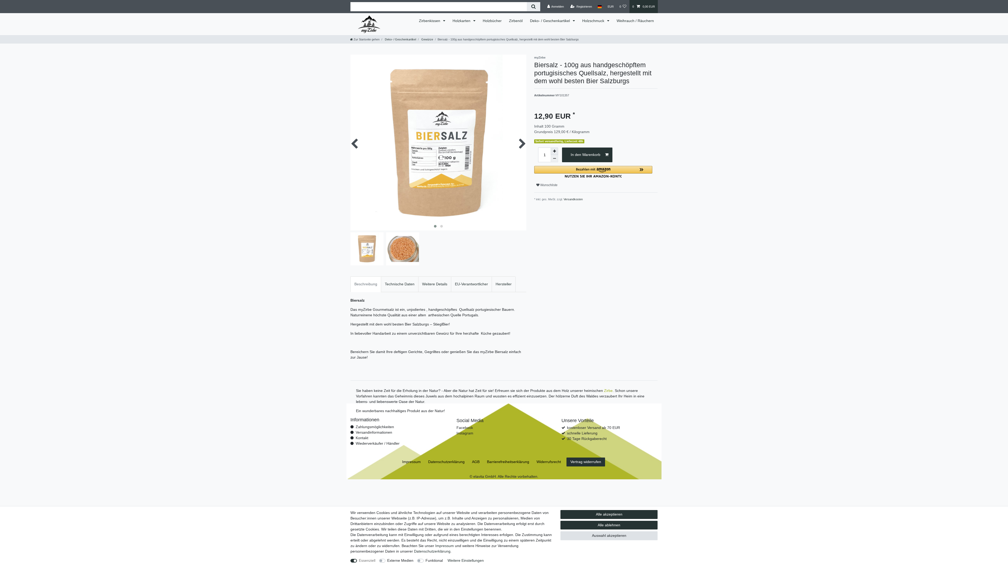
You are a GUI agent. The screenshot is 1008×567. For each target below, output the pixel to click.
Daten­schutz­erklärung (432, 551)
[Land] (600, 6)
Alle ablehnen (609, 525)
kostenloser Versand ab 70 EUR (593, 428)
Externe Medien (400, 560)
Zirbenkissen (430, 21)
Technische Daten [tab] (399, 284)
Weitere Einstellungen (466, 560)
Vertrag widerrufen (585, 462)
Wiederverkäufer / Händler (378, 443)
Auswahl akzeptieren (609, 535)
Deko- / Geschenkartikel (550, 21)
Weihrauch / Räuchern (635, 21)
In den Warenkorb (585, 155)
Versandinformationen (374, 432)
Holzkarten (462, 21)
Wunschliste (548, 185)
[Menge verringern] (554, 158)
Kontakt (362, 438)
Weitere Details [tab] (434, 284)
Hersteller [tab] (504, 284)
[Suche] (533, 6)
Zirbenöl (516, 21)
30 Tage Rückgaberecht (587, 439)
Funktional (434, 560)
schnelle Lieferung (582, 433)
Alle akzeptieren (609, 514)
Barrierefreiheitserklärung (508, 462)
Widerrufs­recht (549, 462)
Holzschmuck (593, 21)
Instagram (464, 433)
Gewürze (427, 39)
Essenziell (367, 560)
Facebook (464, 428)
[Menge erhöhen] (554, 151)
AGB (476, 462)
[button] (593, 172)
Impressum (444, 546)
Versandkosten (573, 199)
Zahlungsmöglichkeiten (375, 427)
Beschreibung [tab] (365, 284)
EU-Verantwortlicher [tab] (471, 284)
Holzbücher (492, 21)
